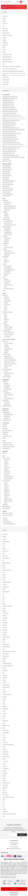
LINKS (3, 64)
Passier (4, 737)
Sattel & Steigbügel (6, 226)
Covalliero (4, 584)
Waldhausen (5, 811)
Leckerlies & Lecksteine (7, 430)
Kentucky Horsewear (6, 694)
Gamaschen (6, 239)
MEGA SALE (5, 519)
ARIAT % (6, 482)
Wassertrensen (7, 273)
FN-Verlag (4, 632)
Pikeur (3, 746)
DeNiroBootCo (5, 586)
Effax (3, 598)
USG (3, 804)
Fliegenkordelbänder (8, 414)
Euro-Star (4, 627)
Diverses (6, 371)
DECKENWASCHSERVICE (7, 513)
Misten (5, 396)
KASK (3, 689)
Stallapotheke (7, 374)
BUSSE (3, 567)
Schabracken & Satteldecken (10, 224)
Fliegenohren (7, 418)
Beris (3, 553)
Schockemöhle (5, 768)
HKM (3, 672)
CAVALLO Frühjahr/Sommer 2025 (9, 137)
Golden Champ (5, 644)
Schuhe (5, 315)
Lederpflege (6, 346)
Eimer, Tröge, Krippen (9, 394)
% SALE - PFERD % (6, 457)
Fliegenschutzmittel (6, 420)
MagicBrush (5, 720)
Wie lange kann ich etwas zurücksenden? (11, 66)
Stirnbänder (6, 282)
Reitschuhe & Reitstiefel (7, 312)
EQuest (4, 603)
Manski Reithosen (6, 173)
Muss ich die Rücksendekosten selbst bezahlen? (12, 71)
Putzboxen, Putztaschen (9, 361)
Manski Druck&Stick (6, 167)
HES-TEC (4, 668)
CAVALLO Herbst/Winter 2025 (8, 122)
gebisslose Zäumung (8, 288)
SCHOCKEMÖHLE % (8, 478)
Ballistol (4, 548)
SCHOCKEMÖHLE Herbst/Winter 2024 (10, 155)
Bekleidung (4, 295)
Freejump (4, 634)
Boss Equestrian (6, 558)
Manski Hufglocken (6, 195)
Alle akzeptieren (14, 889)
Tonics (3, 799)
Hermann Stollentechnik (7, 665)
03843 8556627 (15, 846)
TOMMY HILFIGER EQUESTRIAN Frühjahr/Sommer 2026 (13, 117)
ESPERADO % (7, 491)
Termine (4, 21)
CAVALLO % (6, 463)
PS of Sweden (5, 754)
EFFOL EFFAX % (7, 467)
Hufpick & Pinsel (7, 356)
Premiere (4, 749)
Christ (3, 579)
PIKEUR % (6, 497)
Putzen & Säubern (6, 354)
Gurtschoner (7, 217)
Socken (5, 306)
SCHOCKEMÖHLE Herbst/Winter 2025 (10, 127)
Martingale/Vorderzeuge (9, 252)
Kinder (5, 310)
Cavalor (4, 577)
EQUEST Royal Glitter (7, 160)
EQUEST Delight (5, 159)
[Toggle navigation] (1, 1)
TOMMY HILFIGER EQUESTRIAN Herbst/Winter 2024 (13, 157)
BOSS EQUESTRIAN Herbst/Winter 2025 (10, 120)
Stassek (4, 775)
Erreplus (4, 620)
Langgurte (6, 215)
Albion (3, 543)
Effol (3, 601)
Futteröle (4, 426)
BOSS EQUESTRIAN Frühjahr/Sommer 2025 (11, 133)
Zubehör (6, 275)
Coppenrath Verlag (6, 582)
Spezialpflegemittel (8, 348)
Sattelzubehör (7, 228)
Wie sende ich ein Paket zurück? (9, 68)
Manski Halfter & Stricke (7, 188)
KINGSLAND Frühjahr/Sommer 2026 (10, 111)
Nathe (3, 727)
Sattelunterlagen (6, 219)
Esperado (4, 625)
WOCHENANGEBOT (6, 506)
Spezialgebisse (7, 271)
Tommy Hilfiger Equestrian (8, 797)
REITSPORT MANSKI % (9, 476)
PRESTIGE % (6, 474)
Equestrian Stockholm (7, 605)
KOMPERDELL (5, 708)
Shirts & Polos (7, 304)
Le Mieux (4, 713)
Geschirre (4, 453)
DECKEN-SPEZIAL (6, 508)
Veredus (4, 809)
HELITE (3, 660)
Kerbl (3, 701)
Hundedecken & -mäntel (7, 444)
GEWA (3, 641)
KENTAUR (4, 692)
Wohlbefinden (7, 404)
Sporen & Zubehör (8, 234)
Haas (3, 649)
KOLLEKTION (5, 44)
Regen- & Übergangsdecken (10, 208)
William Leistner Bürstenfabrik (9, 813)
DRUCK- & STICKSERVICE (7, 515)
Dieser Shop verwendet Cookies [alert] (14, 859)
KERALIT (4, 699)
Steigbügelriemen (8, 232)
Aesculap (4, 539)
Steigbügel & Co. (7, 230)
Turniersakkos (7, 336)
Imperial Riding (5, 684)
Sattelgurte (4, 211)
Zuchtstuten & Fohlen (7, 436)
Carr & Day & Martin (6, 570)
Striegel (5, 367)
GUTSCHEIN (5, 42)
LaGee (3, 711)
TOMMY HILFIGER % (8, 501)
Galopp (4, 639)
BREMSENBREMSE (6, 562)
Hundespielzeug (6, 448)
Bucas (3, 565)
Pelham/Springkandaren (9, 269)
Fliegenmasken (7, 416)
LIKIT (3, 718)
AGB (3, 25)
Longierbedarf (5, 256)
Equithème (4, 617)
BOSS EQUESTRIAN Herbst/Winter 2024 (10, 147)
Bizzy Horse (4, 555)
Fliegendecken (5, 410)
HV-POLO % (6, 493)
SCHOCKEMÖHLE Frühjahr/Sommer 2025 (11, 142)
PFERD (3, 47)
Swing (3, 790)
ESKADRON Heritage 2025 (8, 102)
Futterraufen (7, 402)
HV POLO (4, 682)
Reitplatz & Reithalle (6, 405)
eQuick (3, 608)
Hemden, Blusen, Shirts (9, 332)
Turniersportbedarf (6, 376)
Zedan (3, 816)
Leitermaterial (7, 385)
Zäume (3, 277)
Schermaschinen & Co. (9, 373)
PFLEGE (4, 52)
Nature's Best (5, 730)
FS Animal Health (6, 637)
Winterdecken (7, 209)
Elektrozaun (5, 381)
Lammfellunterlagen (8, 221)
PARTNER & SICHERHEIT (7, 61)
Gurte (5, 258)
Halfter (5, 245)
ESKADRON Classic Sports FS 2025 (9, 96)
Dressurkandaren (8, 266)
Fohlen (3, 290)
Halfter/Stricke (5, 243)
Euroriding (4, 629)
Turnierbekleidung (6, 330)
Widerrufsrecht (5, 32)
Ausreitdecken (7, 204)
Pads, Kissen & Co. (8, 222)
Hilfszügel (4, 249)
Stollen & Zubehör (8, 365)
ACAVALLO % (7, 459)
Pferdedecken (5, 200)
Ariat (3, 546)
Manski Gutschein (6, 171)
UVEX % (5, 502)
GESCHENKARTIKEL (7, 521)
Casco (3, 572)
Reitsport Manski (6, 756)
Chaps (5, 313)
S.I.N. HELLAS (5, 761)
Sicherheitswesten (8, 328)
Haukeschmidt (5, 656)
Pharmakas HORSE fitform (8, 744)
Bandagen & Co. (7, 237)
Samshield (4, 766)
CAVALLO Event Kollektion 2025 (9, 135)
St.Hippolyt (4, 773)
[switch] (4, 881)
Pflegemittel (5, 341)
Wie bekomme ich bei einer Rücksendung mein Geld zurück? (13, 74)
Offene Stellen (5, 77)
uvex (3, 806)
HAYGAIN (4, 658)
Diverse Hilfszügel (8, 251)
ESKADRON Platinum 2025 (8, 103)
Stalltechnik (5, 390)
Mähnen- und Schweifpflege (10, 359)
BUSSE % (6, 461)
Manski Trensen (5, 178)
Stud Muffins (5, 785)
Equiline (4, 610)
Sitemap (4, 37)
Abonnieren (22, 834)
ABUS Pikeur (5, 534)
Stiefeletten (6, 319)
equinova (4, 615)
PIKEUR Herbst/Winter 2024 (8, 153)
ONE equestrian (5, 732)
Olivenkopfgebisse (8, 267)
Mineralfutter (5, 432)
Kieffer (3, 703)
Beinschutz (4, 236)
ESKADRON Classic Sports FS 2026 (9, 98)
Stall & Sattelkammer (7, 369)
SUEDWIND (4, 787)
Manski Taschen (6, 177)
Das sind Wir (5, 84)
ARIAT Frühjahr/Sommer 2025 (8, 131)
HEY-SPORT (4, 670)
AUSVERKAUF (5, 504)
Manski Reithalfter (6, 191)
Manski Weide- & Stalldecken (8, 180)
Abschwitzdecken (8, 202)
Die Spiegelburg (5, 591)
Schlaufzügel (7, 254)
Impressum (4, 28)
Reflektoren (6, 325)
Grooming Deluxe (6, 646)
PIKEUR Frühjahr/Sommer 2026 (9, 113)
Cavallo (4, 574)
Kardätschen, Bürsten (9, 358)
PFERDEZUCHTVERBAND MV (9, 523)
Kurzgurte (6, 213)
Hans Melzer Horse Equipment (9, 651)
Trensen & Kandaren (8, 284)
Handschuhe (7, 298)
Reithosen (6, 302)
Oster (3, 735)
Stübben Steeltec (6, 782)
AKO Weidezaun (6, 541)
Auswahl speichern (14, 892)
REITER (3, 49)
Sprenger (4, 770)
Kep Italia (4, 696)
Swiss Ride (4, 792)
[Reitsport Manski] (7, 1)
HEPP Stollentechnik (6, 663)
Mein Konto (4, 16)
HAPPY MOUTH (5, 653)
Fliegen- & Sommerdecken (9, 206)
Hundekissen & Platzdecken (8, 446)
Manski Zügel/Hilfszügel (7, 193)
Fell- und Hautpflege (8, 343)
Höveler (4, 680)
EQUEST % (6, 469)
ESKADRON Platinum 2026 (8, 105)
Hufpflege (6, 344)
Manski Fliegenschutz (7, 169)
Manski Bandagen (6, 165)
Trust (3, 801)
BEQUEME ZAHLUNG (6, 56)
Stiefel (5, 317)
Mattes (3, 723)
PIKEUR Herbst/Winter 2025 (8, 125)
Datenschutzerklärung (8, 829)
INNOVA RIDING (5, 687)
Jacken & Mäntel (7, 300)
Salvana (4, 763)
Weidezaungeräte (8, 389)
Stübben (4, 780)
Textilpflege (6, 350)
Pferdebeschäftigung (8, 398)
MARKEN (4, 40)
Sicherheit (4, 323)
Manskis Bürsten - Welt (7, 182)
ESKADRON (4, 622)
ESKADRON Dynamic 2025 (8, 100)
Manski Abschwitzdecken (7, 184)
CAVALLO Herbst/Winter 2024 (8, 149)
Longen (5, 262)
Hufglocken (6, 241)
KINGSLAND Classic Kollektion (8, 107)
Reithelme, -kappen (8, 327)
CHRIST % (6, 465)
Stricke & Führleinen (8, 247)
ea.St (3, 596)
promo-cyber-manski (7, 54)
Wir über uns (5, 23)
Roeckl (3, 758)
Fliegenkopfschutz (6, 412)
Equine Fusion (5, 613)
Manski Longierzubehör (7, 190)
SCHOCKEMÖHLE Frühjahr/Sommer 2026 (11, 115)
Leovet (3, 715)
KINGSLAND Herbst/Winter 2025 (9, 124)
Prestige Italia (5, 751)
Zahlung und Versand (7, 35)
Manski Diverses (6, 186)
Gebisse (4, 264)
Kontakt (4, 18)
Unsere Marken (5, 82)
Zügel (5, 286)
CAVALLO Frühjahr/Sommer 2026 (9, 109)
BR (3, 560)
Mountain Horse (6, 725)
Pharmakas (4, 742)
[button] (18, 1)
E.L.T (3, 594)
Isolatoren (6, 383)
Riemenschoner (7, 281)
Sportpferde (5, 434)
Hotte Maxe (4, 677)
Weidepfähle (7, 387)
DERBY (3, 589)
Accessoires (6, 297)
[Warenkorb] (24, 1)
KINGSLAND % (7, 472)
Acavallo (4, 536)
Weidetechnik (5, 400)
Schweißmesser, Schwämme (10, 363)
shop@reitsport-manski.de (15, 848)
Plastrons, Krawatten (8, 334)
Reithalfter (6, 279)
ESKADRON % (7, 471)
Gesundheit (5, 428)
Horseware (4, 675)
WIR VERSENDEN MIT (7, 59)
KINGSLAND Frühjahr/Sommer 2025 (10, 139)
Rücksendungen (6, 79)
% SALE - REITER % (6, 480)
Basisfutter (4, 424)
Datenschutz (5, 30)
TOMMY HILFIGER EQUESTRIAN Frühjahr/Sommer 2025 (13, 145)
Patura (3, 739)
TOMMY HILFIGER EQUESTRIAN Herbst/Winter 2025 (13, 129)
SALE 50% (5, 518)
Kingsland (4, 706)
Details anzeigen (14, 894)
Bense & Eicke (5, 551)
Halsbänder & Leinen (7, 442)
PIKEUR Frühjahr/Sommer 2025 (9, 140)
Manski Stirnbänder (6, 175)
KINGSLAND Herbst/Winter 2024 (9, 151)
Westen (5, 308)
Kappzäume (6, 260)
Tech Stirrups (5, 794)
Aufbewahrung (7, 392)
